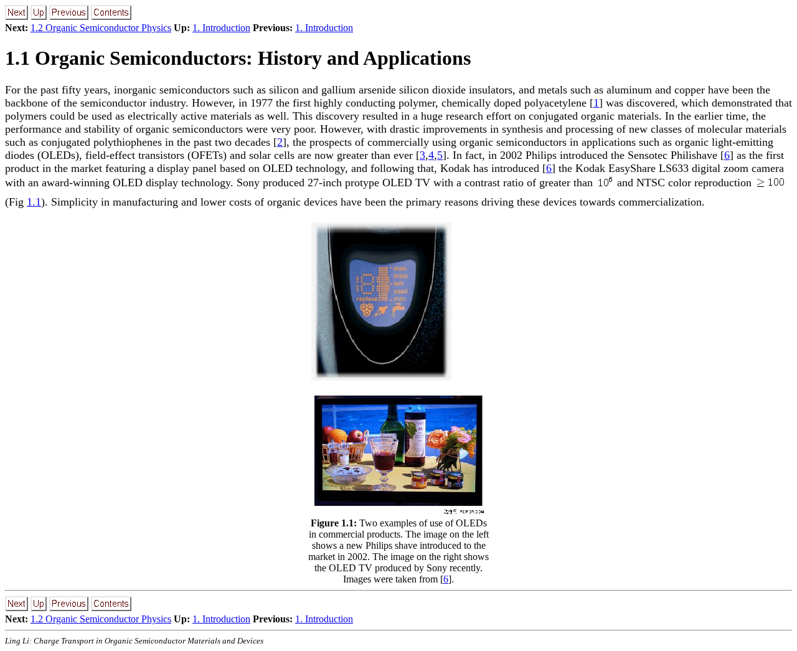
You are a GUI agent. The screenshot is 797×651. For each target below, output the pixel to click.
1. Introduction (221, 27)
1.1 (34, 202)
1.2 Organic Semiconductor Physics (101, 27)
